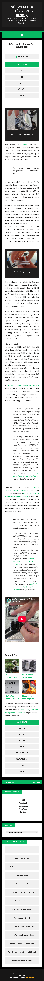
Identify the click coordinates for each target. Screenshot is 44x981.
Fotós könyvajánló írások (22, 960)
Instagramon (10, 712)
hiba (22, 747)
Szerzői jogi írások (22, 901)
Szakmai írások (22, 875)
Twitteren (34, 709)
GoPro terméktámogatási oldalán (23, 385)
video (22, 95)
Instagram (23, 806)
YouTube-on (20, 712)
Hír (22, 77)
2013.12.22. (23, 57)
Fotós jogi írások (22, 858)
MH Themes (29, 978)
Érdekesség (22, 71)
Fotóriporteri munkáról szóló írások (22, 952)
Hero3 (22, 740)
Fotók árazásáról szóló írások (22, 867)
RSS (23, 800)
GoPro (24, 144)
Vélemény (22, 89)
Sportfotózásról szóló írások (22, 935)
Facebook (23, 803)
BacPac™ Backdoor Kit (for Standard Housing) (23, 561)
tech (22, 83)
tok (22, 765)
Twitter (23, 812)
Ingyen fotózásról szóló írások (22, 943)
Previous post (9, 782)
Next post (36, 782)
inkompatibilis (22, 753)
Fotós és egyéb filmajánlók (22, 850)
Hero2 (22, 734)
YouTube (23, 809)
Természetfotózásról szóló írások (22, 926)
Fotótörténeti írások (22, 918)
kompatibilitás (22, 759)
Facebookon (24, 709)
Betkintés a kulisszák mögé (22, 884)
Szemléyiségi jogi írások (22, 909)
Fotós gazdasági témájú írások (22, 892)
